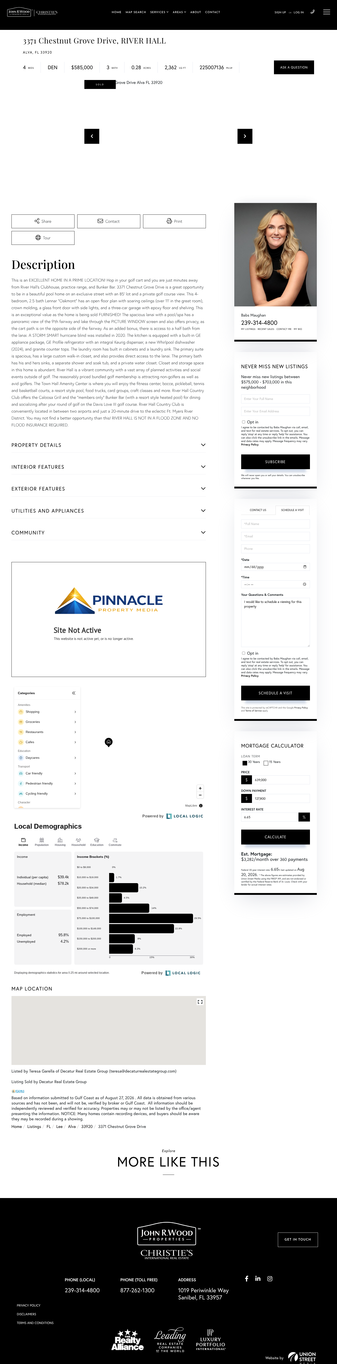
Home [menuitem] (117, 12)
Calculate (275, 837)
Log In (299, 12)
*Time (245, 577)
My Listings (248, 329)
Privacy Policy (250, 444)
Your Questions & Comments (262, 595)
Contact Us (258, 510)
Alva (72, 1126)
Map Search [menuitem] (136, 12)
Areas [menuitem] (178, 12)
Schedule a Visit (292, 510)
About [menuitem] (195, 12)
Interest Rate (252, 809)
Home (16, 1126)
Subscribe (275, 461)
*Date (245, 560)
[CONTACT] (294, 67)
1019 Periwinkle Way (203, 1294)
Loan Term (250, 756)
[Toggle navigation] (326, 12)
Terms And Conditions (35, 1323)
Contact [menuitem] (212, 12)
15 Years (275, 762)
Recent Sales (266, 329)
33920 (87, 1126)
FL (49, 1126)
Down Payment (253, 791)
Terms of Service (254, 710)
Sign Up (280, 12)
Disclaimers (26, 1314)
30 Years (254, 762)
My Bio (298, 329)
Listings (34, 1126)
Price (245, 772)
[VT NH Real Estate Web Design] (302, 1358)
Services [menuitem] (157, 12)
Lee (59, 1126)
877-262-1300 (137, 1290)
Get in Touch (298, 1239)
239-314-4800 (313, 12)
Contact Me (284, 329)
